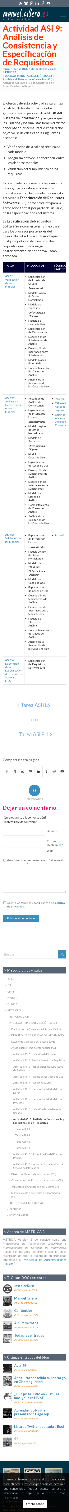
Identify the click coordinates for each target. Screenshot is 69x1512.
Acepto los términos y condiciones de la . (36, 904)
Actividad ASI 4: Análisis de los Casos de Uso (38, 1076)
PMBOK (11, 997)
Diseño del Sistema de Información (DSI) (33, 1174)
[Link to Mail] (48, 3)
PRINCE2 (12, 1004)
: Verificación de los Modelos (12, 281)
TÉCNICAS (15, 1209)
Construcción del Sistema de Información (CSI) (37, 1180)
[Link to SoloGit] (42, 3)
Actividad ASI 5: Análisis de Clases (32, 1082)
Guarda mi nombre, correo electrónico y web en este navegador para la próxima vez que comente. (35, 864)
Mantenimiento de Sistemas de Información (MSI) (35, 1194)
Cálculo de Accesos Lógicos (61, 406)
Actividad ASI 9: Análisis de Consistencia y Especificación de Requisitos (32, 45)
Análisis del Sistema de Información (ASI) (34, 1047)
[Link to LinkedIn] (37, 3)
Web (50, 850)
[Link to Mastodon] (31, 3)
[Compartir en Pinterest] (30, 771)
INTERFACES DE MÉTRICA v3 (26, 1202)
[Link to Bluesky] (26, 3)
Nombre (53, 831)
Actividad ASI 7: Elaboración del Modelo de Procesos (37, 1101)
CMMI (11, 991)
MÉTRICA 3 (14, 1010)
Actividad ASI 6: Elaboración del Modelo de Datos (37, 1091)
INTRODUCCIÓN (19, 1016)
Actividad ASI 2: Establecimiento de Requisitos (39, 1060)
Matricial (60, 398)
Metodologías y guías (25, 970)
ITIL (9, 985)
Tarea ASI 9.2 (22, 1135)
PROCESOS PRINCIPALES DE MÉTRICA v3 (33, 1022)
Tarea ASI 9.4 (22, 1147)
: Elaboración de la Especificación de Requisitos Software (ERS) (13, 670)
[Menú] (61, 14)
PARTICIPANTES (18, 1215)
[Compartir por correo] (62, 771)
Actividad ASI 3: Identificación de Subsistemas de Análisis (39, 1068)
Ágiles (10, 979)
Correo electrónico (55, 842)
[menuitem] (61, 14)
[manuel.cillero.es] (28, 14)
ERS (22, 203)
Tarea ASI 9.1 (22, 1129)
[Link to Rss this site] (20, 3)
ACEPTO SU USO (35, 1504)
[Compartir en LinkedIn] (38, 771)
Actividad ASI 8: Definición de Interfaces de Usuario (37, 1111)
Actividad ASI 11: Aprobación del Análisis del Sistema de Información (38, 1166)
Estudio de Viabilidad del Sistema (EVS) (33, 1041)
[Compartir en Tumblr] (46, 771)
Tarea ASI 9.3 (22, 1141)
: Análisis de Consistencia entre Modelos (13, 404)
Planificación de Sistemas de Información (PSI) (36, 1029)
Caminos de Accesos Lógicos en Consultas (62, 420)
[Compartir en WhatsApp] (23, 771)
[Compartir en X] (15, 771)
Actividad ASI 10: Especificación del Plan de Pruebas (37, 1156)
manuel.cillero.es (16, 1479)
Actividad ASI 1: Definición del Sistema (34, 1054)
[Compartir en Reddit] (54, 771)
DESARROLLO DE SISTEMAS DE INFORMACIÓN (38, 1035)
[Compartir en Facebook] (7, 771)
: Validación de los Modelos (13, 538)
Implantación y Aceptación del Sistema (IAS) (35, 1186)
